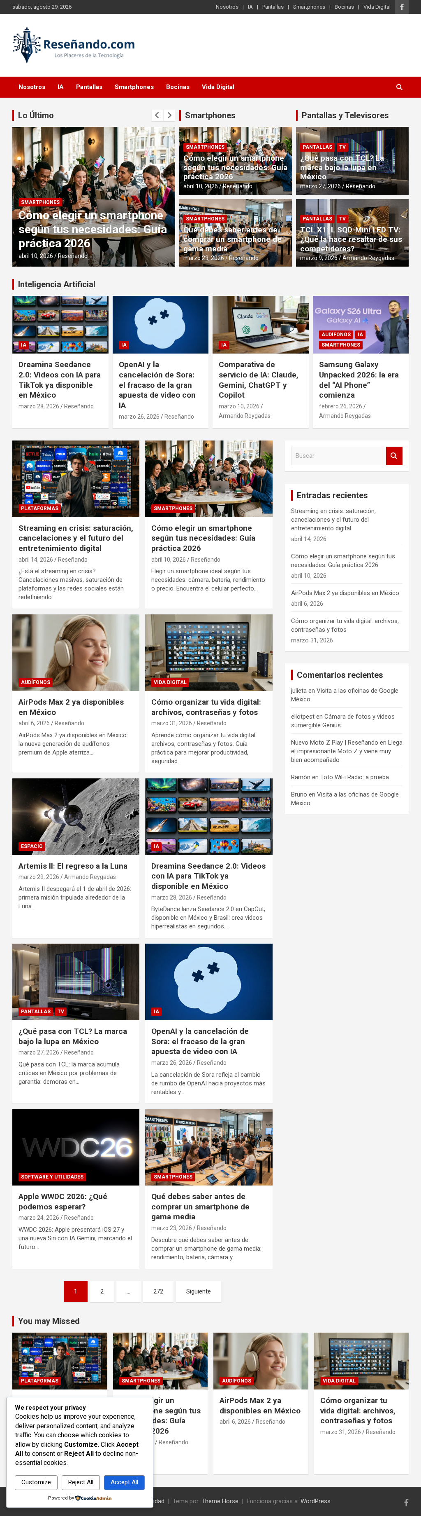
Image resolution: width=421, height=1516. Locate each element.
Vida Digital (377, 7)
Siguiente (198, 1291)
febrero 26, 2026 (340, 406)
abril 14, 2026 (36, 559)
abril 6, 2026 (34, 723)
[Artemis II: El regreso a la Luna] (76, 816)
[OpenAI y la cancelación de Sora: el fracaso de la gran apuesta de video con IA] (209, 982)
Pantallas (273, 7)
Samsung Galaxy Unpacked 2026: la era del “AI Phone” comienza (359, 380)
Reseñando (73, 256)
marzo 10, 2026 (239, 406)
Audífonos (336, 334)
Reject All (80, 1482)
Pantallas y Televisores (345, 115)
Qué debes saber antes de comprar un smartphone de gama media (232, 239)
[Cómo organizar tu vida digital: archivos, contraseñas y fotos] (209, 652)
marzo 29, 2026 (39, 877)
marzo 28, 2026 (39, 406)
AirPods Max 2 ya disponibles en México (345, 593)
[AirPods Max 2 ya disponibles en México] (76, 652)
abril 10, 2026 (36, 256)
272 (158, 1291)
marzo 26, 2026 (139, 416)
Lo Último (36, 115)
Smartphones (309, 7)
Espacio (32, 846)
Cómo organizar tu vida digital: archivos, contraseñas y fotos (206, 707)
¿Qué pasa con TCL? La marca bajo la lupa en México (342, 167)
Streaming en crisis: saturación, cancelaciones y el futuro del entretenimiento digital (76, 538)
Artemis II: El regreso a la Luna (73, 866)
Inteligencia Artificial (56, 284)
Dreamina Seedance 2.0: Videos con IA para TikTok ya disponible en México (60, 380)
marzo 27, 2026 (320, 186)
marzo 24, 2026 (39, 1217)
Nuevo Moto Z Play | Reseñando (334, 742)
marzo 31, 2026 (171, 723)
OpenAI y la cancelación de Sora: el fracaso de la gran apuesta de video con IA (157, 385)
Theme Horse (219, 1501)
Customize (36, 1482)
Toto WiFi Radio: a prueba (354, 777)
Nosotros (227, 7)
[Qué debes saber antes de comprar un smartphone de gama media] (209, 1147)
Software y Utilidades (52, 1177)
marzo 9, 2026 (319, 258)
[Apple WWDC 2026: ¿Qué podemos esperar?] (76, 1147)
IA (250, 7)
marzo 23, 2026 (203, 258)
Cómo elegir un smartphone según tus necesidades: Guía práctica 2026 (93, 229)
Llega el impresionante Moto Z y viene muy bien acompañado (346, 751)
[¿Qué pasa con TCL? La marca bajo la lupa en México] (76, 982)
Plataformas (39, 508)
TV (342, 147)
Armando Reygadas (368, 258)
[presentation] (157, 115)
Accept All (124, 1482)
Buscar (394, 456)
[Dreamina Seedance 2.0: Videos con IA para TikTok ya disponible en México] (209, 816)
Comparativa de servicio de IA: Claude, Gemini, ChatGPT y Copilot (258, 380)
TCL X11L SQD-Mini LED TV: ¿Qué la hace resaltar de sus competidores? (351, 239)
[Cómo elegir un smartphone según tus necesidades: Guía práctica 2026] (209, 479)
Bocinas (344, 7)
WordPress (316, 1501)
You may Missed (49, 1321)
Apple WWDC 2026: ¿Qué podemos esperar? (63, 1201)
